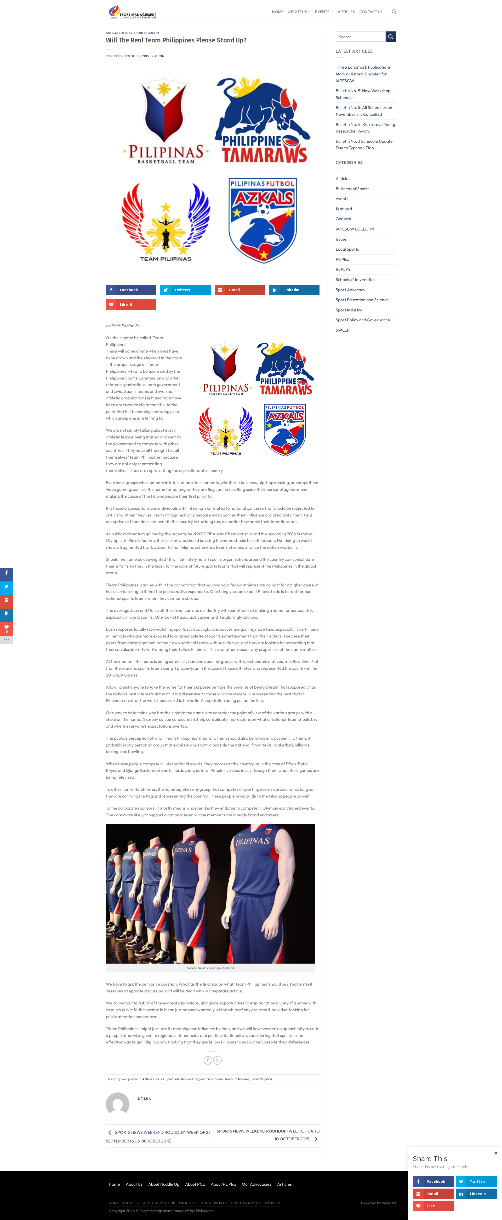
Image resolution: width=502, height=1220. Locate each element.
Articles (346, 11)
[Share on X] (217, 1060)
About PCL (195, 1184)
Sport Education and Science (362, 299)
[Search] (394, 12)
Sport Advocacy (350, 289)
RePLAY (343, 269)
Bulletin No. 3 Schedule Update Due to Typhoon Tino (364, 145)
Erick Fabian (214, 1079)
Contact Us (371, 11)
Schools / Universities (355, 279)
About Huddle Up (163, 1184)
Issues (127, 33)
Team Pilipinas (261, 1079)
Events (322, 11)
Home (277, 11)
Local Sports (347, 249)
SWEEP (343, 330)
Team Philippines (237, 1079)
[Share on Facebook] (208, 1060)
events (342, 198)
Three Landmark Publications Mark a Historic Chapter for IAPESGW (363, 73)
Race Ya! (389, 1203)
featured (344, 208)
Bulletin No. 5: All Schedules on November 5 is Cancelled (364, 111)
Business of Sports (352, 188)
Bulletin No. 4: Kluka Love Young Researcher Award (365, 128)
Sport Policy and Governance (363, 319)
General (343, 218)
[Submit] (391, 36)
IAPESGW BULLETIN (355, 229)
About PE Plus (223, 1184)
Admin (159, 56)
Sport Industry (146, 33)
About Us (297, 11)
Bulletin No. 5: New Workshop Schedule (363, 94)
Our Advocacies (256, 1184)
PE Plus (342, 259)
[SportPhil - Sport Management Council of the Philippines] (132, 12)
